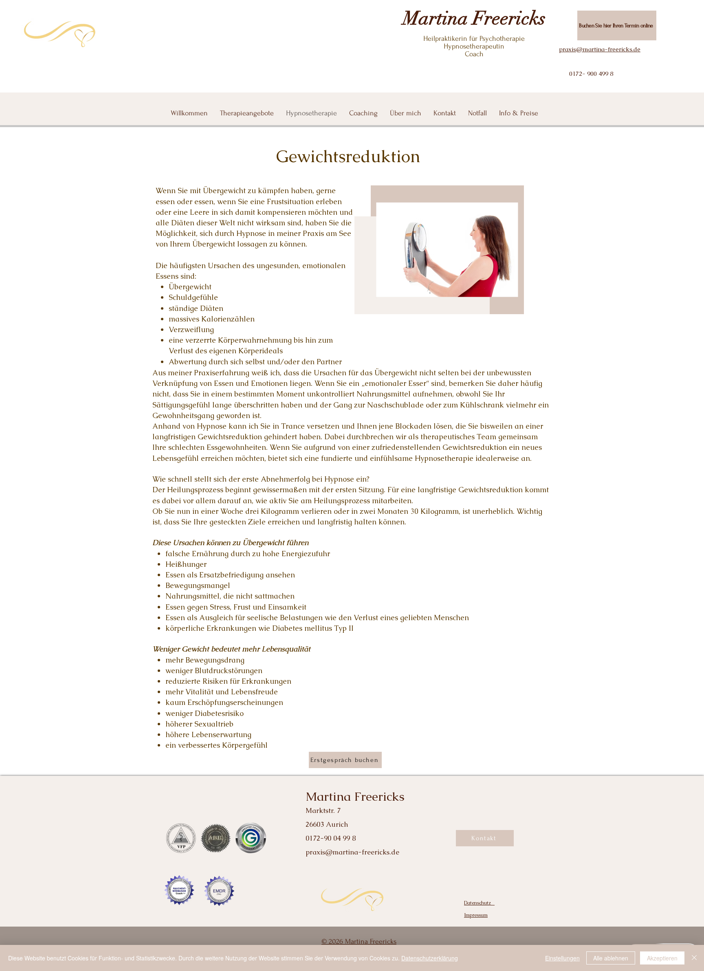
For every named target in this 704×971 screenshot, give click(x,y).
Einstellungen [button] (562, 958)
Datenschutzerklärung (429, 958)
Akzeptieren (662, 958)
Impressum (476, 915)
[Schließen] (694, 957)
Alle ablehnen (610, 958)
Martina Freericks (474, 18)
